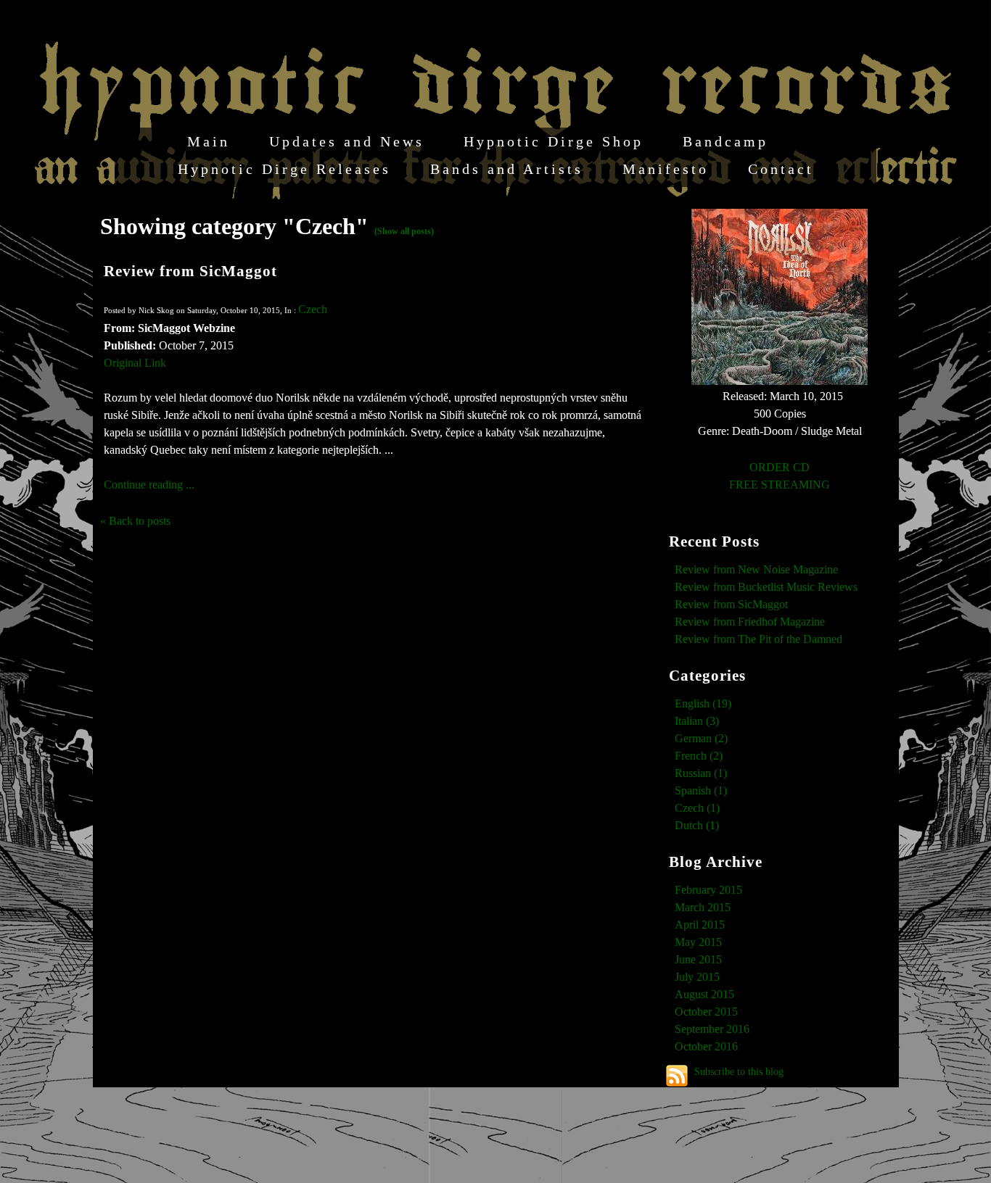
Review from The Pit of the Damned (758, 639)
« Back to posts (135, 521)
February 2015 (708, 890)
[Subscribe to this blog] (676, 1075)
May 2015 (698, 942)
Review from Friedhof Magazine (750, 621)
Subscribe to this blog (739, 1071)
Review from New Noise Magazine (756, 569)
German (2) (701, 738)
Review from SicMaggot (190, 270)
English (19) (703, 703)
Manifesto (665, 169)
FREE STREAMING (779, 484)
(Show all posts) (404, 231)
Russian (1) (701, 773)
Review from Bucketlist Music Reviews (766, 587)
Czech (312, 309)
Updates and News (346, 141)
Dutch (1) (697, 825)
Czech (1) (697, 808)
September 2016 (712, 1029)
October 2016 (706, 1046)
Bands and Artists (506, 169)
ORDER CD (779, 467)
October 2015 (706, 1011)
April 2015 (700, 924)
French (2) (699, 756)
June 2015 (698, 959)
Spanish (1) (701, 790)
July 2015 (697, 977)
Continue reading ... (149, 484)
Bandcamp (725, 141)
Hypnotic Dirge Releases (284, 169)
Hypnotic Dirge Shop (553, 141)
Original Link (135, 363)
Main (208, 141)
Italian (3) (697, 721)
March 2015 (703, 907)
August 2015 (704, 994)
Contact (781, 169)
